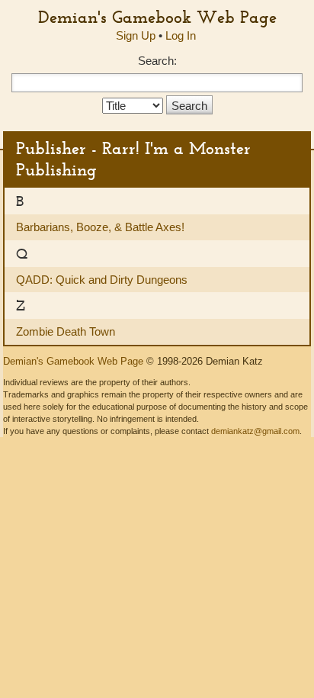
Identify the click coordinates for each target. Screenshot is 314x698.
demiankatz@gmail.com (255, 431)
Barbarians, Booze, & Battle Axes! (100, 226)
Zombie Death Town (65, 331)
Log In (180, 35)
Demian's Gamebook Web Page (157, 16)
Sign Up (135, 35)
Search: (157, 60)
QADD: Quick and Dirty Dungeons (101, 279)
